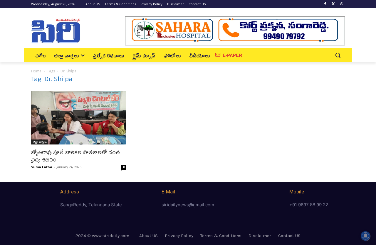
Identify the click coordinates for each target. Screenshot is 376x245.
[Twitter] (333, 4)
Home (36, 71)
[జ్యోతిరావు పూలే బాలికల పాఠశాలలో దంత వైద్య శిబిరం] (78, 117)
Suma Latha (41, 167)
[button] (338, 55)
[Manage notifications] (365, 236)
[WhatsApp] (341, 4)
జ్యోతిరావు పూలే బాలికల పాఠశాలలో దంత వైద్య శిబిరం (75, 155)
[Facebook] (325, 4)
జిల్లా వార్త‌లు (39, 142)
